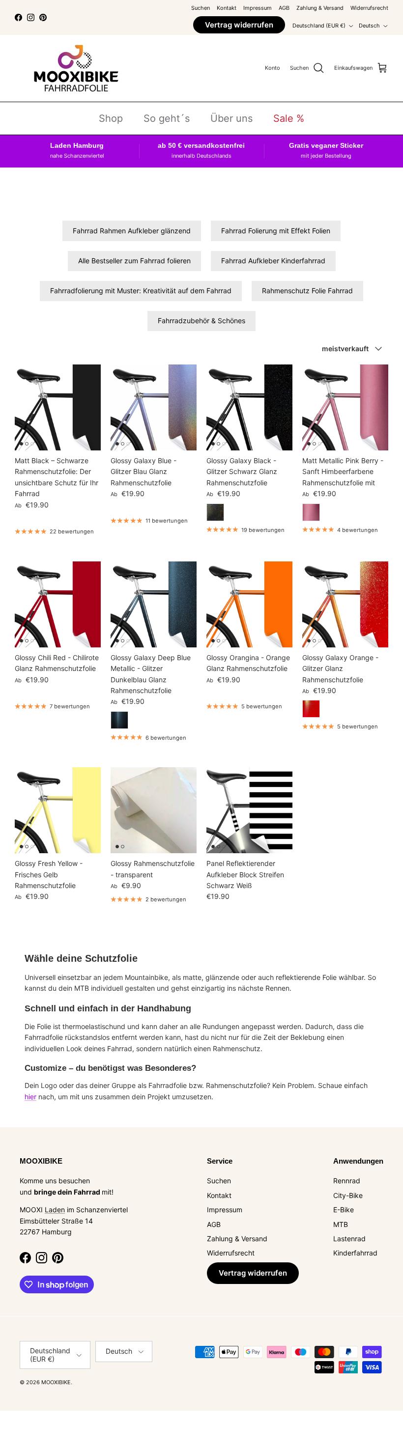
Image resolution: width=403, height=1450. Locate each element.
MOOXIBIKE (56, 1382)
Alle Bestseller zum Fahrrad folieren (134, 260)
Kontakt (226, 7)
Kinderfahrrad (355, 1253)
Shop (111, 118)
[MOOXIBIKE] (76, 68)
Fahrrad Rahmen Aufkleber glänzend (132, 230)
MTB (340, 1224)
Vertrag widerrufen (239, 24)
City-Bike (348, 1195)
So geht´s (167, 118)
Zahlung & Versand (320, 7)
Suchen (200, 7)
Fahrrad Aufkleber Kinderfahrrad (273, 260)
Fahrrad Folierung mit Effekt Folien (275, 230)
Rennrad (346, 1180)
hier (30, 1096)
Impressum (257, 7)
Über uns (231, 118)
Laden (55, 1209)
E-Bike (343, 1209)
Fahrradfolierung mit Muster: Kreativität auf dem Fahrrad (140, 290)
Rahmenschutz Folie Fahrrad (307, 290)
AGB (284, 7)
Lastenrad (349, 1238)
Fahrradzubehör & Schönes (201, 320)
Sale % (288, 118)
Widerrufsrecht (369, 7)
